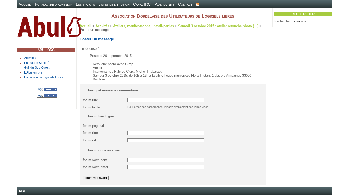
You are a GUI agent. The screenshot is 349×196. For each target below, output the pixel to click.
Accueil (25, 4)
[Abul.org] (49, 28)
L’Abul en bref (33, 72)
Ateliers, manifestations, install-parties (143, 26)
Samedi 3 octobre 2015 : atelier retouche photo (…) (218, 26)
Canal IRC (142, 4)
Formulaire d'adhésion (53, 4)
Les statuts (85, 4)
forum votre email (96, 167)
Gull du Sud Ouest (36, 67)
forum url (89, 140)
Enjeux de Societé (36, 62)
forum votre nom (95, 160)
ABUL (24, 191)
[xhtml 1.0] (47, 89)
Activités (30, 57)
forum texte (91, 107)
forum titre (90, 100)
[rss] (197, 4)
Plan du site (164, 4)
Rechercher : (283, 21)
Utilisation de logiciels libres (43, 77)
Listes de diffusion (114, 4)
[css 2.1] (47, 95)
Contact (185, 4)
